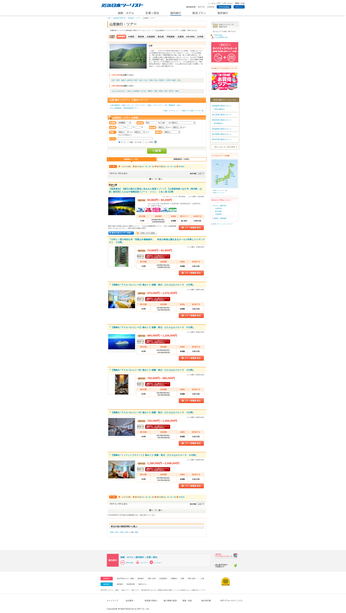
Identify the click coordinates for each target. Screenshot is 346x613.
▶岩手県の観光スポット (222, 139)
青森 (111, 532)
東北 (232, 172)
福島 (136, 532)
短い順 (166, 166)
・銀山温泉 (218, 211)
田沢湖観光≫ (218, 123)
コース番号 (149, 142)
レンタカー (158, 563)
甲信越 (233, 176)
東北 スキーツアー (155, 105)
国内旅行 (140, 557)
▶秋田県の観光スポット (222, 120)
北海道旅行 (163, 578)
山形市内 (129, 80)
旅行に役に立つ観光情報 (224, 147)
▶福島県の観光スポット (222, 129)
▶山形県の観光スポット (222, 115)
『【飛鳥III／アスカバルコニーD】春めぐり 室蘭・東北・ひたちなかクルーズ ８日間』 (152, 284)
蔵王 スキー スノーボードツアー (134, 105)
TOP (109, 18)
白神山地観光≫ (219, 109)
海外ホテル (142, 584)
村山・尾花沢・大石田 (162, 80)
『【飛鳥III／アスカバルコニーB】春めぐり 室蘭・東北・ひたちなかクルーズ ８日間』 (152, 370)
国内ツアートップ (219, 192)
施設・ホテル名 (135, 142)
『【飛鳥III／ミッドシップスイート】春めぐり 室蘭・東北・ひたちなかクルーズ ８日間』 (153, 455)
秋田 (126, 532)
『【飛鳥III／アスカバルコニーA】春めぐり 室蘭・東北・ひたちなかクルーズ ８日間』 (152, 412)
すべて (123, 142)
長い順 (173, 166)
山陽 (217, 177)
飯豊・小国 (176, 80)
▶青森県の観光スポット (222, 106)
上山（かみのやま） (119, 91)
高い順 (151, 166)
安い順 (144, 166)
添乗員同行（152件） (182, 159)
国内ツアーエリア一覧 (220, 190)
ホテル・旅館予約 (220, 206)
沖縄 (217, 164)
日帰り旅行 (130, 563)
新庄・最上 (139, 80)
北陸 (226, 180)
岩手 (116, 532)
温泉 (182, 578)
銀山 (129, 91)
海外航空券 (131, 584)
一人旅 (201, 578)
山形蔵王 (136, 91)
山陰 (217, 176)
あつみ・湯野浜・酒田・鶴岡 (151, 91)
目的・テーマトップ (171, 111)
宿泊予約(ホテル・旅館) (125, 578)
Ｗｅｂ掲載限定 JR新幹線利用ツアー (124, 108)
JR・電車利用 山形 (172, 105)
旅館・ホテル (126, 557)
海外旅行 (120, 584)
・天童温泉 (218, 214)
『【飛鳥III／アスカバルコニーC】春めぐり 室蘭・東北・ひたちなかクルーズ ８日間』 (152, 327)
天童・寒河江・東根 (171, 91)
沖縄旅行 (174, 578)
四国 (217, 179)
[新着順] (181, 166)
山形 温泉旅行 (115, 105)
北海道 (231, 164)
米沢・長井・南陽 (118, 80)
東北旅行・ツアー (134, 18)
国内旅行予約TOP (119, 18)
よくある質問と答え (221, 37)
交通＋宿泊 (151, 557)
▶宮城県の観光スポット (222, 134)
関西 (226, 184)
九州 (217, 181)
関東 (232, 174)
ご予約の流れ (218, 35)
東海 (226, 182)
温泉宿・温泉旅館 (220, 218)
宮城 (121, 532)
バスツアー (144, 563)
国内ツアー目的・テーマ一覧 (192, 111)
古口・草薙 (148, 80)
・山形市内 (218, 208)
